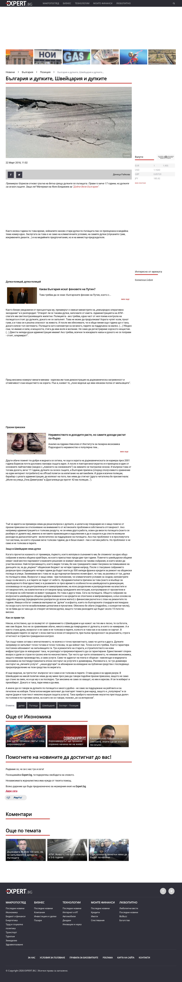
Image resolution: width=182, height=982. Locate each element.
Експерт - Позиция (68, 705)
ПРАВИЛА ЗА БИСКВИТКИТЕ (84, 957)
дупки (22, 705)
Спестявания (97, 920)
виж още (125, 299)
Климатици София (144, 279)
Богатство (124, 920)
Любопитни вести (128, 908)
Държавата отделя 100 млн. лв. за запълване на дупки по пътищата (25, 854)
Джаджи (67, 920)
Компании (39, 912)
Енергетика (12, 920)
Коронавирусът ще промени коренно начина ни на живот (66, 742)
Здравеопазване (14, 944)
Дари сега (11, 791)
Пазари (38, 920)
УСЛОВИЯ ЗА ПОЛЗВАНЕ (52, 957)
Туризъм (10, 936)
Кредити (95, 912)
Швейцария (48, 705)
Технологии (82, 3)
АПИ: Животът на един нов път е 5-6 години (67, 856)
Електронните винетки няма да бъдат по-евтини (108, 856)
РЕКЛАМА (108, 957)
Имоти (94, 916)
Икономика (12, 912)
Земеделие (11, 940)
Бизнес (67, 3)
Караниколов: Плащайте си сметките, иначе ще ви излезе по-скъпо (108, 741)
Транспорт (11, 932)
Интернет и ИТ (70, 912)
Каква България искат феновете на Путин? (67, 289)
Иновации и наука (72, 924)
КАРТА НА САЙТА (125, 957)
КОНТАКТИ (144, 957)
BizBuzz (123, 916)
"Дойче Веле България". (86, 186)
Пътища (33, 705)
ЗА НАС (31, 957)
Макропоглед (51, 3)
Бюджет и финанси (15, 916)
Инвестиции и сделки (45, 916)
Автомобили (69, 916)
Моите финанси (102, 3)
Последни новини (15, 908)
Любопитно (123, 3)
